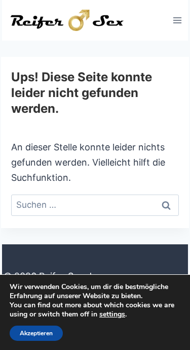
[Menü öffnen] (177, 20)
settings (112, 314)
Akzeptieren (36, 333)
